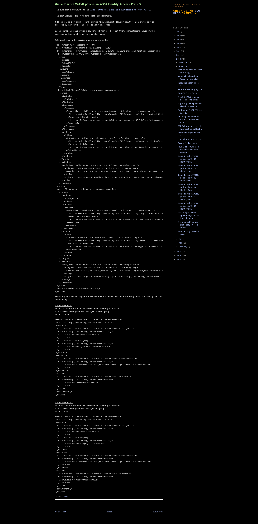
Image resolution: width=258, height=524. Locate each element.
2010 (178, 59)
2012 (178, 51)
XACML (65, 496)
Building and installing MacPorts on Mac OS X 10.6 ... (189, 119)
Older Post (158, 512)
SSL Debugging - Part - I (189, 139)
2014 (178, 43)
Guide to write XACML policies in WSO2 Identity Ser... (188, 159)
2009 (179, 251)
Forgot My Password (188, 143)
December (184, 62)
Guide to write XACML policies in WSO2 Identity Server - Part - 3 (98, 4)
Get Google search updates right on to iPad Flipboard (188, 215)
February (183, 247)
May (181, 239)
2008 (179, 255)
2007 (179, 259)
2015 (178, 39)
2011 (178, 55)
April (181, 243)
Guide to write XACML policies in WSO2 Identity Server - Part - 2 (119, 10)
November (184, 66)
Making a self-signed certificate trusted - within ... (188, 225)
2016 (178, 35)
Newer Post (60, 512)
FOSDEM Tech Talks (187, 93)
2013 (178, 47)
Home (109, 512)
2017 (178, 31)
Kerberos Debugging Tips (190, 89)
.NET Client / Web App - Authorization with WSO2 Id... (189, 150)
